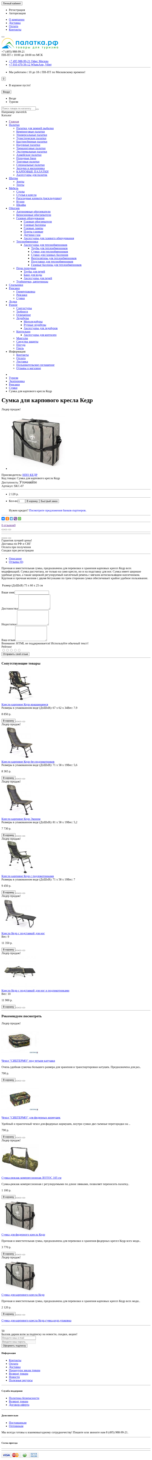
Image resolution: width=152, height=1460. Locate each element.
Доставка (15, 22)
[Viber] (15, 518)
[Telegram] (11, 518)
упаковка (65, 1320)
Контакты (15, 29)
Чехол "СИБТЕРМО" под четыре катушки (28, 1060)
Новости (14, 1377)
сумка (49, 1320)
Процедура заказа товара (24, 1370)
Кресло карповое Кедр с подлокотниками (27, 876)
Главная (14, 121)
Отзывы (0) (16, 561)
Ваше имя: (8, 592)
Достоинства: (10, 608)
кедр (56, 1320)
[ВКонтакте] (3, 518)
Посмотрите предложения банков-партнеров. (57, 510)
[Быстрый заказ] (17, 721)
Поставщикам (18, 1422)
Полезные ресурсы (21, 1380)
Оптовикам (16, 1426)
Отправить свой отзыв (15, 654)
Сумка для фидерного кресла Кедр (23, 1234)
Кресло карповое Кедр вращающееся (24, 704)
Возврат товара (18, 1373)
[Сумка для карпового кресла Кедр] (37, 468)
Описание (15, 558)
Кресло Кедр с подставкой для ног (23, 933)
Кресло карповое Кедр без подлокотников (27, 761)
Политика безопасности (24, 1398)
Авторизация (17, 13)
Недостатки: (9, 624)
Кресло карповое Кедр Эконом (20, 818)
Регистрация (17, 9)
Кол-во (13, 501)
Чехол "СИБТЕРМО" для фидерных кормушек (30, 1117)
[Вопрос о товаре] (2, 529)
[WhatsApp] (19, 518)
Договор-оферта (19, 1404)
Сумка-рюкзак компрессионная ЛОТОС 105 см (31, 1177)
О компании (16, 19)
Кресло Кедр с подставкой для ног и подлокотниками (35, 990)
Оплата (13, 26)
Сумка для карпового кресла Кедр (22, 1294)
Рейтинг (6, 646)
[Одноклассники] (7, 518)
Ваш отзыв (8, 640)
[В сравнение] (9, 529)
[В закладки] (5, 529)
